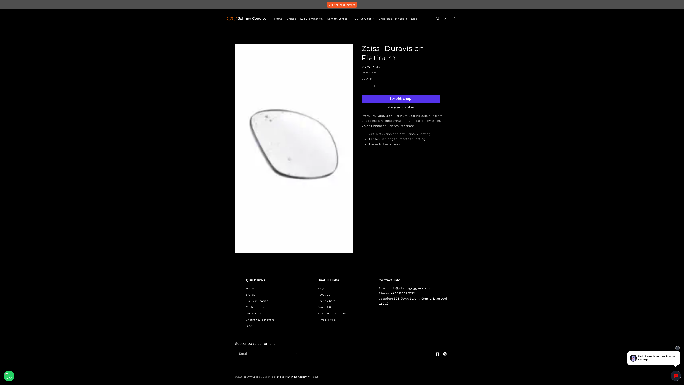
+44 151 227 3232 (403, 293)
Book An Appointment (342, 4)
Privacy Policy (327, 319)
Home (250, 288)
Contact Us (325, 307)
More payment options (401, 107)
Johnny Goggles (253, 377)
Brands (250, 294)
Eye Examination (257, 300)
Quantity (367, 78)
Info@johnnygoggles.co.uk (410, 288)
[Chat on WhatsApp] (9, 376)
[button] (338, 18)
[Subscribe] (295, 354)
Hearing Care (326, 300)
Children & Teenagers (260, 319)
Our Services (254, 313)
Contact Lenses (256, 307)
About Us (324, 294)
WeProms (297, 377)
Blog (249, 326)
